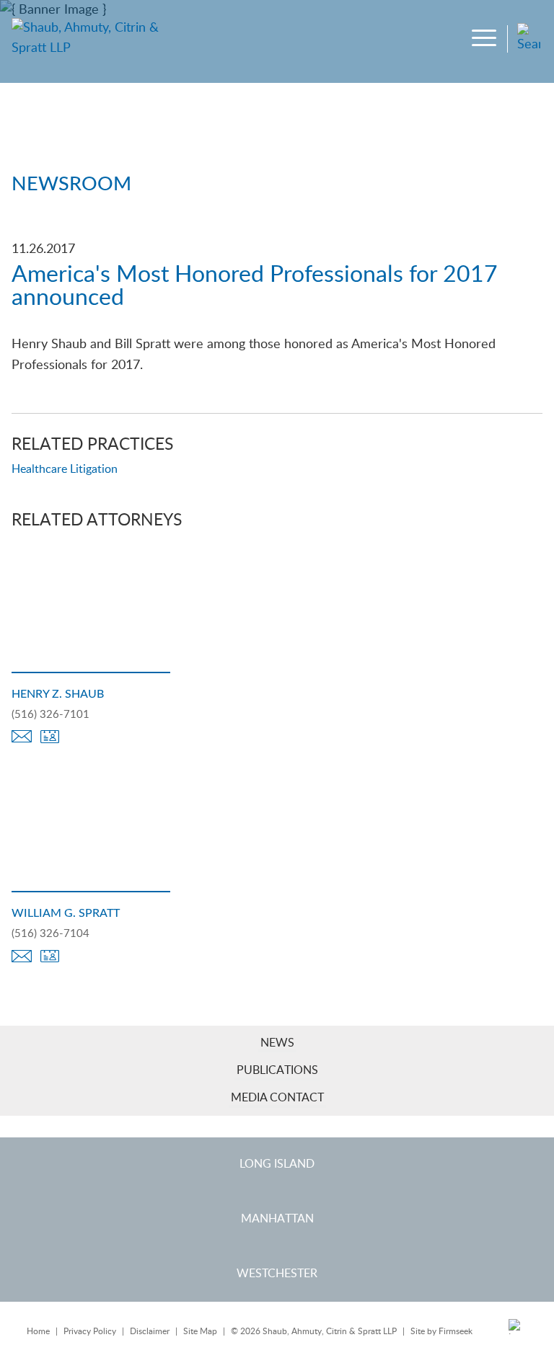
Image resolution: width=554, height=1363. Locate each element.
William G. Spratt (66, 913)
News (277, 1043)
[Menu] (486, 39)
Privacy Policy (89, 1331)
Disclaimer (150, 1331)
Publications (277, 1070)
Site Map (200, 1331)
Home (38, 1331)
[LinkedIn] (516, 1332)
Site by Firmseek (441, 1331)
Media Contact (277, 1098)
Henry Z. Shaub (58, 694)
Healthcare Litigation (65, 469)
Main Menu (233, 17)
